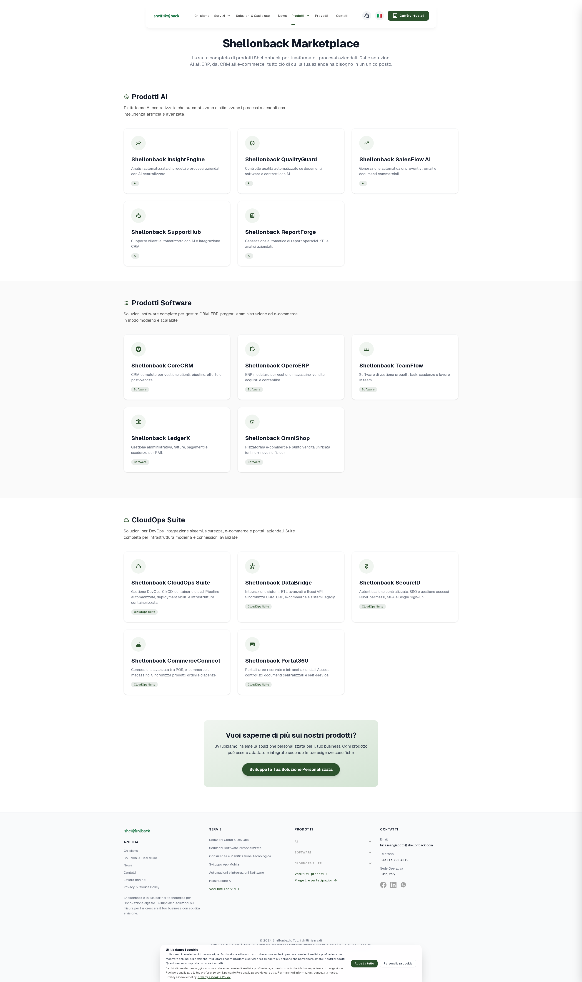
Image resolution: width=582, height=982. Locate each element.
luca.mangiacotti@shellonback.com (406, 845)
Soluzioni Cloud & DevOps (229, 840)
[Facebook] (383, 885)
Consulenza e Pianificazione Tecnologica (240, 856)
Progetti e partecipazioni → (316, 880)
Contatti (130, 872)
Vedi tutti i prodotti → (311, 874)
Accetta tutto (364, 963)
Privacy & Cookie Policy (142, 887)
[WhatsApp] (403, 885)
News (128, 865)
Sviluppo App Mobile (224, 864)
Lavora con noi (135, 880)
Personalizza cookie (398, 963)
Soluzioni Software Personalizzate (235, 848)
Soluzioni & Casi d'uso (140, 858)
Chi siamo (131, 851)
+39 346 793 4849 (394, 860)
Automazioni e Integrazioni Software (236, 872)
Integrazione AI (220, 881)
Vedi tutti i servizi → (224, 889)
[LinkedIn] (393, 885)
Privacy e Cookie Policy (214, 977)
